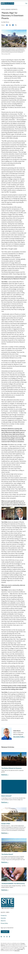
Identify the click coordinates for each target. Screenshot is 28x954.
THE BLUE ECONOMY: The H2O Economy (13, 883)
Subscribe (5, 931)
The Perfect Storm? (7, 854)
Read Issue (4, 862)
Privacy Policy (4, 923)
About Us (3, 920)
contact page (20, 949)
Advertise (3, 918)
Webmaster (16, 950)
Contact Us (4, 915)
